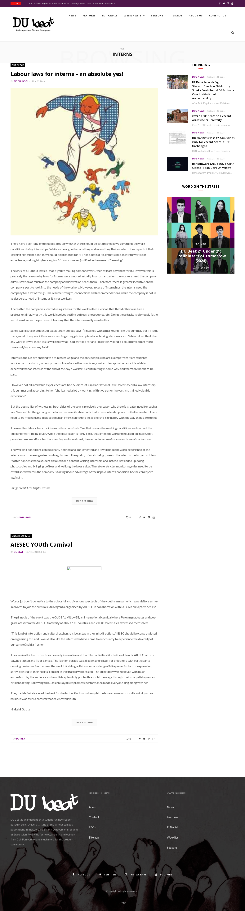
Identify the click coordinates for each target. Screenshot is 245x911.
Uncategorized (21, 535)
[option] (200, 235)
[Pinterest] (149, 517)
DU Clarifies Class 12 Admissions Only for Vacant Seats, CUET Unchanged (213, 142)
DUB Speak (18, 65)
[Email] (154, 517)
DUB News (198, 77)
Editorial (172, 827)
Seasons (157, 15)
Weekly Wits (132, 15)
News (72, 15)
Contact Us (217, 15)
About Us (196, 15)
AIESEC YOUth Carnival (41, 544)
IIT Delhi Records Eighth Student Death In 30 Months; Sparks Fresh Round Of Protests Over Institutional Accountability (73, 3)
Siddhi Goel (21, 81)
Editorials (110, 15)
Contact (94, 817)
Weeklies (173, 837)
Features (89, 15)
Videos (178, 15)
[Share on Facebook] (139, 517)
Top (123, 903)
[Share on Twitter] (144, 517)
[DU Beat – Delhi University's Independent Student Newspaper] (33, 24)
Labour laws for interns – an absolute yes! (67, 73)
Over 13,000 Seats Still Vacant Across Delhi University (211, 118)
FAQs (92, 827)
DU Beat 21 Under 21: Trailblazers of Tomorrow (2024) (201, 256)
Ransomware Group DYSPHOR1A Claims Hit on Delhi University (213, 166)
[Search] (232, 32)
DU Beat (18, 552)
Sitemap (94, 837)
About (93, 807)
